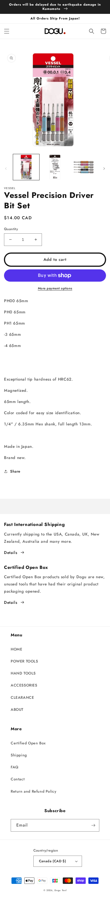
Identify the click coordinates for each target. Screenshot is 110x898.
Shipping (19, 755)
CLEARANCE (22, 697)
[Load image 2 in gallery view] (55, 167)
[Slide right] (104, 168)
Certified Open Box (28, 743)
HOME (16, 649)
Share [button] (15, 471)
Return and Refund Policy (33, 791)
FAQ (14, 767)
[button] (7, 31)
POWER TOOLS (24, 661)
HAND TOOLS (23, 673)
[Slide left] (6, 168)
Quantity (11, 229)
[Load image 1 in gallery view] (26, 167)
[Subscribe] (93, 825)
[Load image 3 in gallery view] (83, 167)
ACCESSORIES (24, 685)
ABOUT (17, 709)
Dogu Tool (60, 890)
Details (10, 553)
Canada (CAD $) (52, 861)
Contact (18, 779)
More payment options (55, 288)
